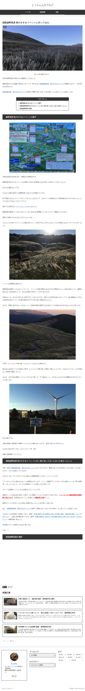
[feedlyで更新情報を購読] (13, 676)
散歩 (5, 587)
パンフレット (21, 206)
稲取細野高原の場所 (26, 108)
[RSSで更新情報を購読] (15, 676)
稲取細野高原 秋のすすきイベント (52, 84)
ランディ (14, 664)
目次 (39, 99)
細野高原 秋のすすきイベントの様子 (31, 103)
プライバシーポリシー (7, 688)
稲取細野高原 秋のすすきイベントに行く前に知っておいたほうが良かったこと (43, 106)
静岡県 (10, 587)
